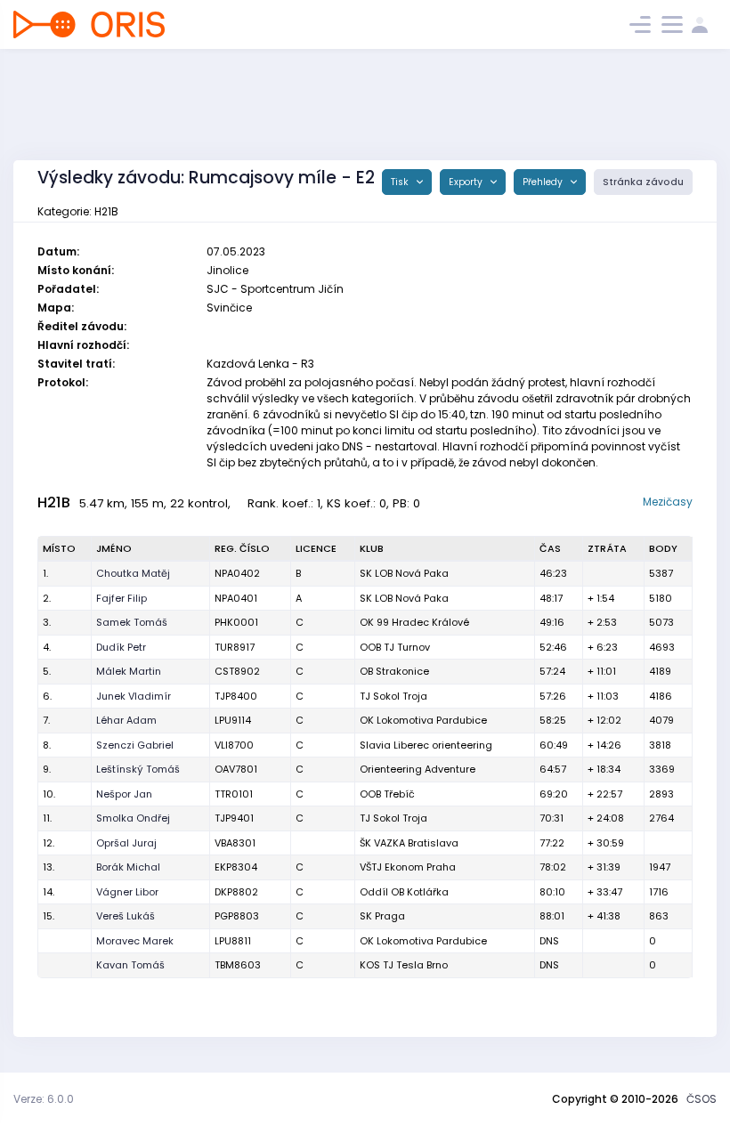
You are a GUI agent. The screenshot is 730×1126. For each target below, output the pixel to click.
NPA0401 (236, 598)
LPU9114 (233, 720)
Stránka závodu (643, 182)
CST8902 (237, 671)
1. (45, 573)
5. (47, 671)
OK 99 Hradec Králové (414, 622)
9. (47, 769)
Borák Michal (128, 867)
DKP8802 (236, 892)
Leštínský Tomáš (138, 769)
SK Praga (382, 916)
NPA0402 (237, 573)
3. (47, 622)
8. (47, 745)
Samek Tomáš (131, 622)
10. (49, 794)
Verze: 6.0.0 (43, 1098)
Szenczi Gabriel (135, 745)
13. (48, 867)
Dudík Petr (121, 647)
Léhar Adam (126, 720)
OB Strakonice (394, 671)
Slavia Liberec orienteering (426, 745)
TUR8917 (235, 647)
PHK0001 (236, 622)
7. (46, 720)
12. (48, 843)
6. (47, 696)
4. (47, 647)
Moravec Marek (135, 941)
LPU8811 (233, 941)
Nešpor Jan (124, 794)
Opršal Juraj (126, 843)
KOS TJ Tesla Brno (404, 965)
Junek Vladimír (133, 696)
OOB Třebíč (387, 794)
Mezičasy (668, 501)
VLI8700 (234, 745)
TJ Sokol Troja (393, 696)
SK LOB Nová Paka (404, 573)
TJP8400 (236, 696)
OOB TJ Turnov (395, 647)
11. (47, 818)
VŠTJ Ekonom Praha (408, 867)
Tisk (401, 182)
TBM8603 (238, 965)
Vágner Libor (127, 892)
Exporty (467, 182)
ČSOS (701, 1098)
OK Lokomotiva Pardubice (423, 720)
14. (48, 892)
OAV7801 (236, 769)
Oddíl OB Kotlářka (404, 892)
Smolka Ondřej (133, 818)
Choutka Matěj (133, 573)
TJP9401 (234, 818)
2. (47, 598)
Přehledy (544, 182)
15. (48, 916)
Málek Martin (128, 671)
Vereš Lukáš (125, 916)
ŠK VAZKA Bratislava (409, 843)
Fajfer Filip (121, 598)
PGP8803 (237, 916)
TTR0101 (234, 794)
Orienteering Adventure (417, 769)
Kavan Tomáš (130, 965)
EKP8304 (236, 867)
